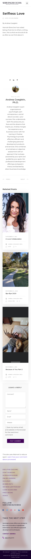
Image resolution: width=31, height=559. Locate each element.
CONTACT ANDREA (9, 534)
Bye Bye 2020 (11, 293)
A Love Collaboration (14, 239)
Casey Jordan (15, 557)
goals (10, 301)
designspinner (15, 555)
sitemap (24, 552)
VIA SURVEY (7, 481)
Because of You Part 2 (14, 369)
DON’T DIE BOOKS (9, 472)
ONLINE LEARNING (9, 478)
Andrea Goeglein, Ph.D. (15, 101)
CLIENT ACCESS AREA (10, 490)
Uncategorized (13, 18)
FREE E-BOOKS (8, 492)
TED (13, 301)
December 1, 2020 (11, 367)
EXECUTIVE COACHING (10, 469)
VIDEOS (5, 495)
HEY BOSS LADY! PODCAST (12, 487)
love (6, 18)
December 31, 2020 (12, 291)
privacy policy (15, 553)
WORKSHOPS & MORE (10, 475)
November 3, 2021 (11, 236)
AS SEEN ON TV (8, 484)
